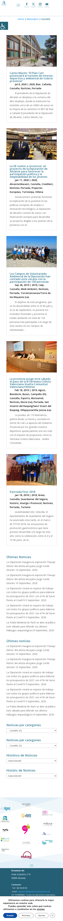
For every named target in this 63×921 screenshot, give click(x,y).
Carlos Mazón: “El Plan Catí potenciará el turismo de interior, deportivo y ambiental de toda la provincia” (31, 77)
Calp (41, 285)
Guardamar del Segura (34, 499)
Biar (38, 84)
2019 (34, 285)
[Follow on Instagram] (40, 4)
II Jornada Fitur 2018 (22, 492)
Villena (39, 192)
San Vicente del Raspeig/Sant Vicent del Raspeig (30, 406)
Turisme (25, 507)
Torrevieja (28, 192)
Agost (41, 390)
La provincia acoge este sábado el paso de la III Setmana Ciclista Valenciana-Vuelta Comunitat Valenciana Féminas (30, 383)
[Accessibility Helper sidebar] (4, 26)
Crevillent (47, 184)
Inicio (21, 19)
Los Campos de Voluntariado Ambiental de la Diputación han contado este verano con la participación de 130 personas (30, 278)
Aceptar (10, 915)
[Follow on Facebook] (26, 4)
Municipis (32, 19)
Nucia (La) (26, 402)
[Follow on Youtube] (47, 4)
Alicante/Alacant (19, 184)
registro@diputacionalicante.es (34, 891)
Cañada (46, 84)
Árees (41, 495)
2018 (34, 495)
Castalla (14, 88)
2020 (32, 84)
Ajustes (41, 915)
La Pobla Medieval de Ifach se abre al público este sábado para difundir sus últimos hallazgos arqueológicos (30, 626)
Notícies (25, 88)
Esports (25, 398)
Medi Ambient (29, 289)
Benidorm (15, 394)
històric (14, 503)
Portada (36, 88)
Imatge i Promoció (31, 503)
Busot (26, 394)
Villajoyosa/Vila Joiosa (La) (35, 410)
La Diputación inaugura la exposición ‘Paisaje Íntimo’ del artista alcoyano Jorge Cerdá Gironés (30, 566)
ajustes (41, 909)
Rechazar (26, 915)
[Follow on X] (33, 4)
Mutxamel (37, 398)
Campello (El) (38, 394)
